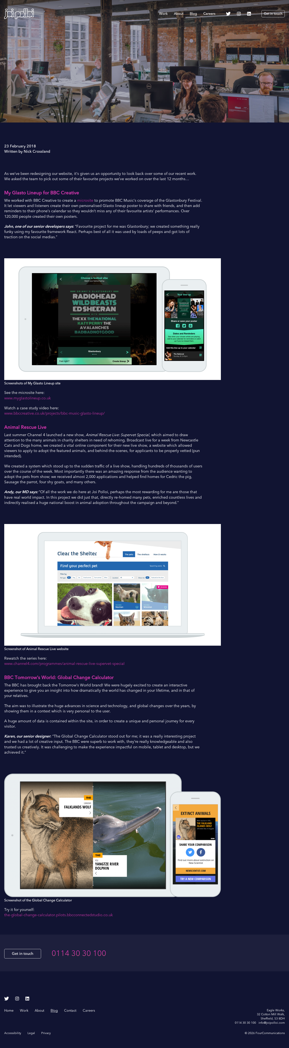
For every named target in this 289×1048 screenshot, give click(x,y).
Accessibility (12, 1033)
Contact (70, 1010)
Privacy (46, 1033)
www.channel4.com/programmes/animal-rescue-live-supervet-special (64, 663)
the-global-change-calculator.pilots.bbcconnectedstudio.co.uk (58, 915)
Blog (193, 13)
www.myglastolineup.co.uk (27, 398)
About (178, 13)
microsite (85, 200)
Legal (31, 1033)
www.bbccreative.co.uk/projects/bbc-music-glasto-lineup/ (54, 413)
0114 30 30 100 (79, 953)
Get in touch (273, 13)
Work (163, 13)
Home (9, 1010)
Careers (209, 13)
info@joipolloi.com (272, 1023)
